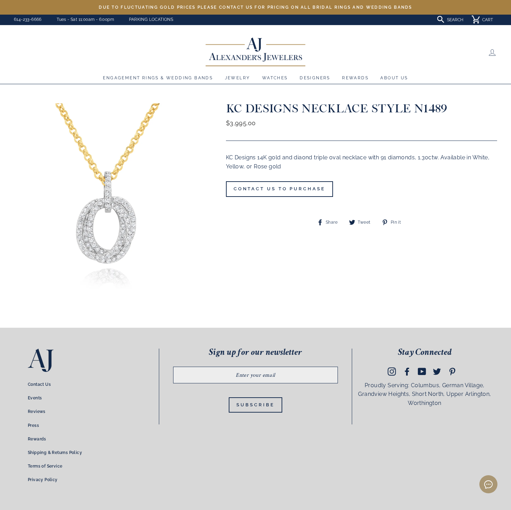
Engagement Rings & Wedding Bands (158, 77)
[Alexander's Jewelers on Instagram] (392, 371)
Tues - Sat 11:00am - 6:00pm (85, 19)
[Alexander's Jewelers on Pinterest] (452, 371)
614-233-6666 (28, 19)
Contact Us (39, 384)
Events (35, 398)
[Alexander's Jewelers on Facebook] (407, 371)
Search (455, 19)
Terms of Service (45, 466)
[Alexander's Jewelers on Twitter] (437, 371)
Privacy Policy (43, 479)
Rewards (355, 77)
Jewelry (237, 77)
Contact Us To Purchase (279, 188)
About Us (394, 77)
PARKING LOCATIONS (151, 19)
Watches (275, 77)
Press (33, 425)
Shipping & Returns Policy (55, 452)
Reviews (37, 411)
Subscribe (255, 404)
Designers (315, 77)
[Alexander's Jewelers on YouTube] (422, 371)
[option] (255, 7)
